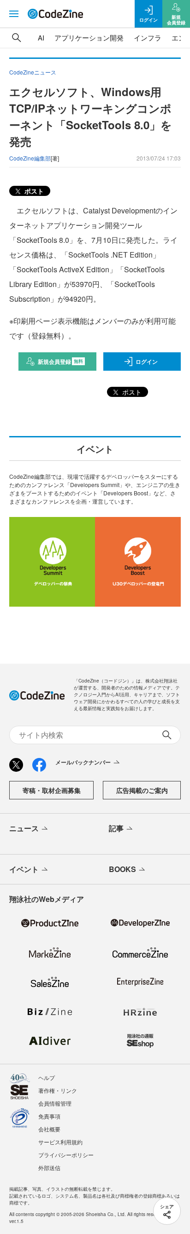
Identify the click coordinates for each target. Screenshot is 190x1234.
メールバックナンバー (83, 762)
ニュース (24, 828)
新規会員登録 (60, 361)
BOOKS (122, 869)
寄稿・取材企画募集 (52, 790)
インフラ (147, 37)
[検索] (16, 38)
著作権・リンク (57, 1090)
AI (41, 37)
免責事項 (49, 1116)
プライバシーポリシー (66, 1155)
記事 (116, 828)
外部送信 (49, 1167)
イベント (24, 869)
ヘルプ (46, 1077)
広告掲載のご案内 (142, 790)
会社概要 (49, 1129)
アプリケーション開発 (89, 37)
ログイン (147, 361)
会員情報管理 (54, 1103)
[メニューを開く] (14, 14)
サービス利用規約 (60, 1142)
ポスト (33, 190)
